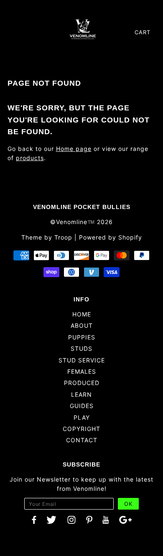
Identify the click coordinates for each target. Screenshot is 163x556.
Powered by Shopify (110, 237)
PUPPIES (81, 337)
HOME (81, 314)
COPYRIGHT (81, 428)
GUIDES (82, 405)
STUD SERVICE (82, 360)
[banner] (83, 29)
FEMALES (81, 371)
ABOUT (82, 325)
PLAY (82, 417)
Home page (74, 148)
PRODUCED (81, 382)
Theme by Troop (46, 237)
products (30, 157)
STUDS (81, 348)
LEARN (81, 394)
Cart (142, 32)
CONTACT (81, 440)
